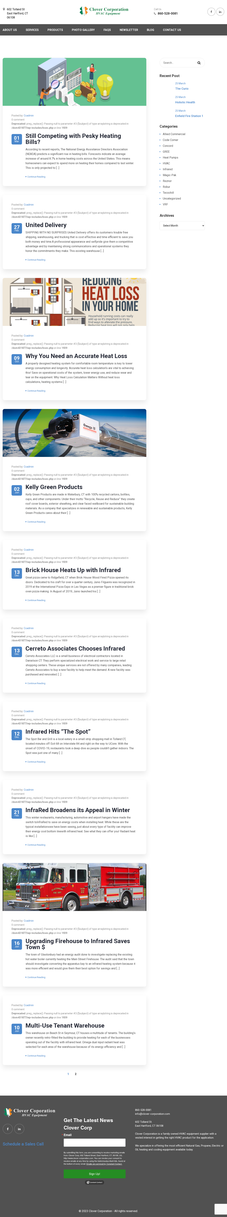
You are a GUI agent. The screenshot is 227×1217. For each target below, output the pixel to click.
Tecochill (168, 192)
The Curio (182, 88)
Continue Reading (36, 176)
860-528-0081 (143, 1110)
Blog (150, 30)
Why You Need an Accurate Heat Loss (76, 355)
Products (55, 30)
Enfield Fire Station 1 (189, 116)
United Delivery (46, 224)
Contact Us (172, 30)
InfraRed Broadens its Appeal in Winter (78, 810)
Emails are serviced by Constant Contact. (104, 1163)
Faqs (107, 30)
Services (32, 30)
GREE (166, 151)
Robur (166, 187)
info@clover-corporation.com (152, 1113)
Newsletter (129, 30)
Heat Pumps (170, 157)
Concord (168, 146)
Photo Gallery (83, 30)
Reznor (167, 181)
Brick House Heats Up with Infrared (73, 570)
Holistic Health (185, 102)
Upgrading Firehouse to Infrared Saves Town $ (78, 944)
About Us (10, 30)
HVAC (166, 163)
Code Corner (170, 140)
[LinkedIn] (19, 1129)
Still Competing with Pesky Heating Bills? (73, 138)
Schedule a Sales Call (23, 1144)
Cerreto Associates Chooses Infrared (75, 648)
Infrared (168, 169)
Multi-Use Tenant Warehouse (65, 1025)
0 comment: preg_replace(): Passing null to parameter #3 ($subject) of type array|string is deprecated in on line (70, 123)
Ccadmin (29, 115)
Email (68, 1134)
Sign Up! (94, 1174)
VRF (165, 204)
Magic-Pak (169, 175)
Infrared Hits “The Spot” (58, 731)
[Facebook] (8, 1129)
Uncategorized (172, 198)
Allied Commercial (174, 134)
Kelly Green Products (54, 486)
